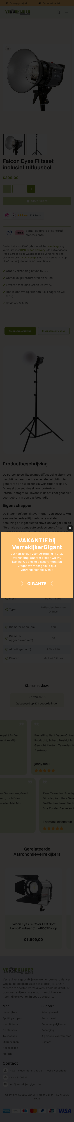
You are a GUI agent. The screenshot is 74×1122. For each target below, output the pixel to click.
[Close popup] (70, 528)
